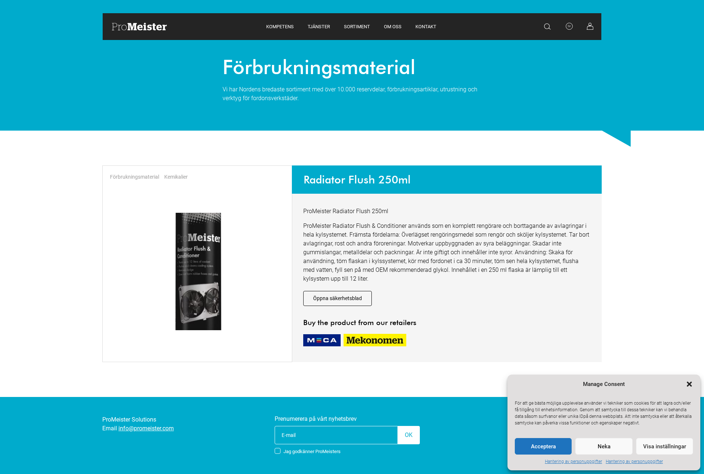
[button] (689, 384)
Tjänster (319, 26)
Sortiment (357, 26)
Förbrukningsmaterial (134, 177)
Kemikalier (176, 177)
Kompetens (280, 26)
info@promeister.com (146, 428)
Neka (604, 446)
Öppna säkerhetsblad (337, 298)
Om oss (393, 26)
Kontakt (425, 26)
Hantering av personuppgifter (573, 461)
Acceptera (543, 446)
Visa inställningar (664, 446)
